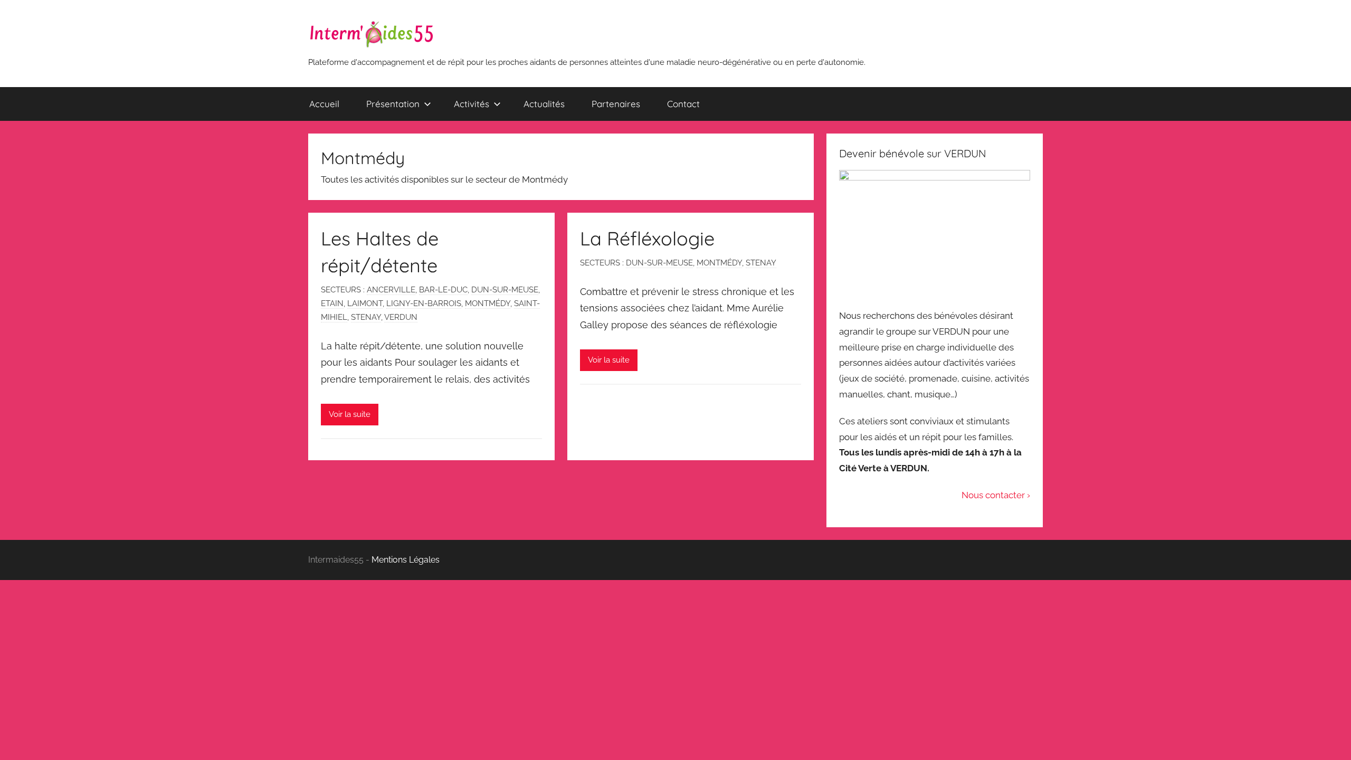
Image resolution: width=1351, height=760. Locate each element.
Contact (683, 103)
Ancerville (391, 289)
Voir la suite (349, 414)
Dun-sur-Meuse (504, 289)
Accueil (324, 103)
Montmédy (487, 303)
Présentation (393, 103)
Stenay (366, 317)
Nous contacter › (996, 495)
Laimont (365, 303)
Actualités (544, 103)
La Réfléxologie (647, 238)
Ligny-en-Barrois (423, 303)
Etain (332, 303)
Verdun (400, 317)
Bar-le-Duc (443, 289)
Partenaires (616, 103)
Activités (471, 103)
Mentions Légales (406, 560)
